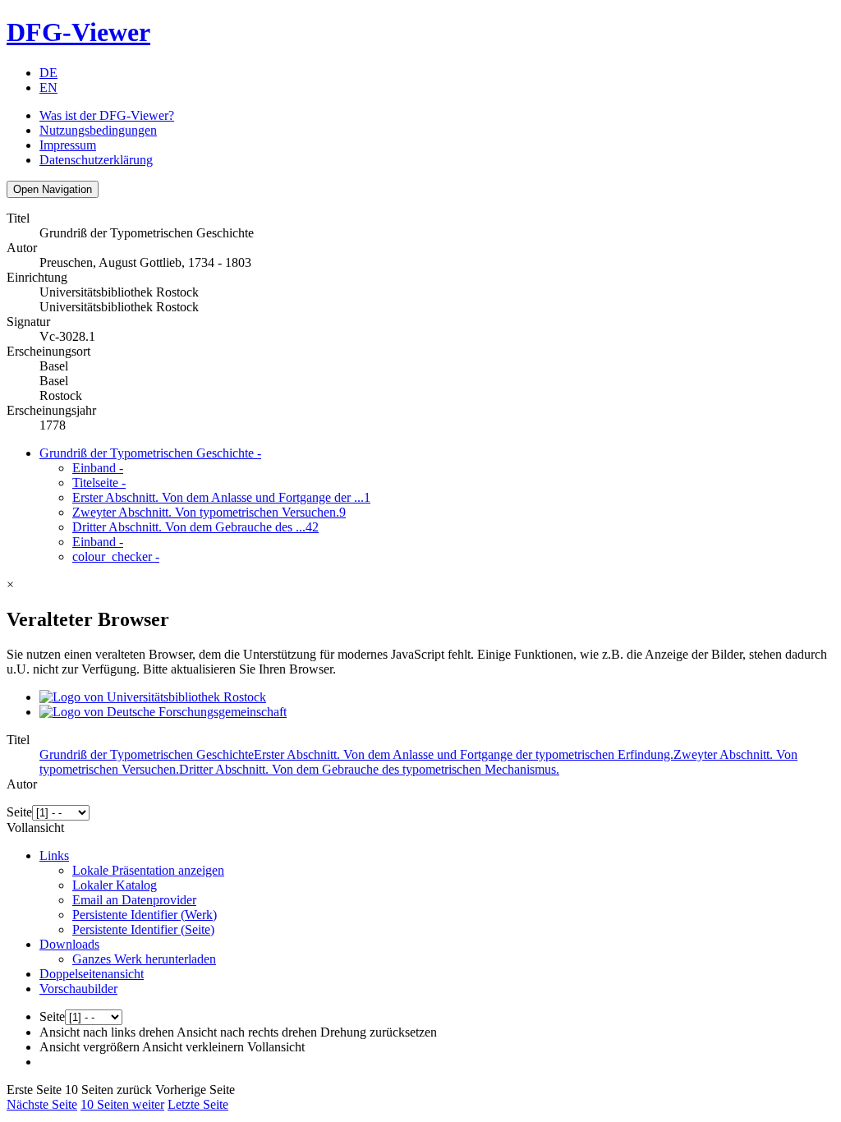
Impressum (67, 145)
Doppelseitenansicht (91, 974)
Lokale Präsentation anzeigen (148, 870)
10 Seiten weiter (122, 1104)
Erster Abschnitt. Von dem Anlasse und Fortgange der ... (221, 497)
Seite (19, 812)
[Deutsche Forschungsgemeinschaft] (163, 712)
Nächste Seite (42, 1104)
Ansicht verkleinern (193, 1047)
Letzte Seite (198, 1104)
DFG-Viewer (78, 32)
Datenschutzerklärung (96, 160)
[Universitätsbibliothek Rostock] (152, 697)
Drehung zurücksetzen (378, 1032)
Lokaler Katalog (114, 885)
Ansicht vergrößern (89, 1047)
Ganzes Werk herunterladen (144, 959)
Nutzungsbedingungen (98, 130)
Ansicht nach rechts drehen (247, 1032)
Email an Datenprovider (134, 900)
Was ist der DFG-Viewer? (106, 115)
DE (48, 73)
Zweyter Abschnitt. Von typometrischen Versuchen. (209, 512)
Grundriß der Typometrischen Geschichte (150, 453)
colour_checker (115, 556)
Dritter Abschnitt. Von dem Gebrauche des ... (195, 527)
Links (54, 855)
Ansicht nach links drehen (106, 1032)
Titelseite (99, 483)
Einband (97, 468)
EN (48, 87)
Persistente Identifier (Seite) (143, 929)
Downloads (69, 944)
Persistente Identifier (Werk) (144, 915)
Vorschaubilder (78, 989)
